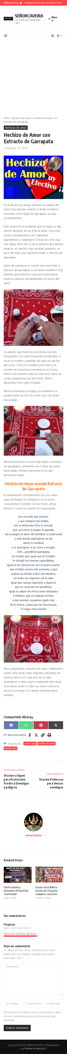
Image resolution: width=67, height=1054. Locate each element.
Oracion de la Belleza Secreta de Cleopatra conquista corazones (46, 891)
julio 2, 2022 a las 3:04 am (17, 928)
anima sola (30, 743)
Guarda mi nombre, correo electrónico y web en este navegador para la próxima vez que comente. (32, 1016)
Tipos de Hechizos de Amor (20, 933)
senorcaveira (33, 835)
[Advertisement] (33, 75)
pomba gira (10, 748)
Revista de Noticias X (35, 1048)
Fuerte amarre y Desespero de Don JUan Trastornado (16, 891)
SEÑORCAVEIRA (29, 15)
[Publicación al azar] (52, 35)
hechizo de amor (46, 743)
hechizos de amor (21, 118)
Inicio (6, 118)
